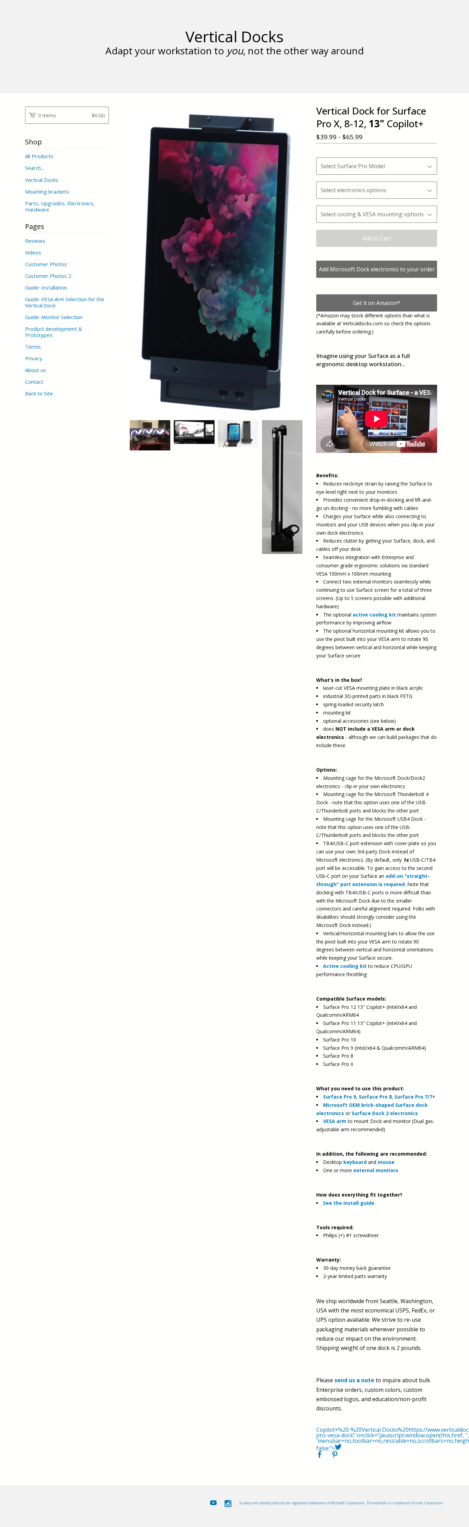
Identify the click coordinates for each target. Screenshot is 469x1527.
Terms (33, 346)
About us (35, 370)
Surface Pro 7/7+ (414, 1096)
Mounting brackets (47, 191)
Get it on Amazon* (376, 303)
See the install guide (348, 1203)
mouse (386, 1162)
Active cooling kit (345, 966)
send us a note (354, 1380)
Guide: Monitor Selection (53, 317)
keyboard (355, 1162)
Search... (34, 168)
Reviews (35, 240)
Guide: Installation (46, 287)
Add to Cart (376, 238)
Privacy (33, 358)
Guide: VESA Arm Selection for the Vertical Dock (64, 302)
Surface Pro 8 (375, 1096)
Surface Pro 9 (339, 1096)
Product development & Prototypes (53, 331)
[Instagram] (228, 1504)
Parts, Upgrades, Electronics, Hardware (59, 206)
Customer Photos (46, 264)
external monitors (375, 1170)
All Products (39, 156)
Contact (34, 381)
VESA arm (334, 1121)
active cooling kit (374, 614)
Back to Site (39, 393)
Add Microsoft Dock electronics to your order (377, 269)
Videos (33, 252)
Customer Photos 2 (48, 275)
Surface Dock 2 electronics (385, 1113)
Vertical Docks (234, 37)
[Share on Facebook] (319, 1455)
